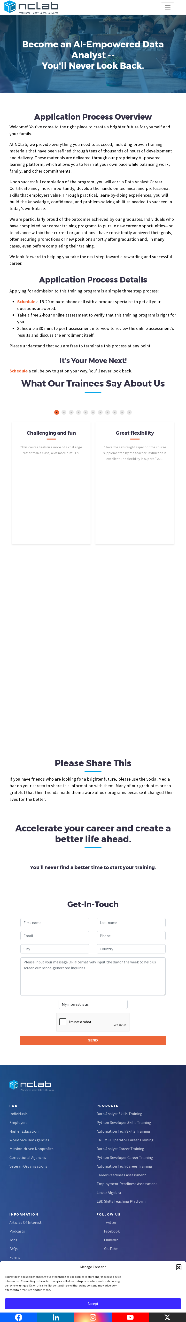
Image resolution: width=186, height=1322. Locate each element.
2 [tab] (64, 412)
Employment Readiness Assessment (127, 1183)
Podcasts (17, 1231)
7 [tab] (100, 412)
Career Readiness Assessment (121, 1174)
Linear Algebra (109, 1192)
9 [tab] (114, 412)
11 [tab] (129, 412)
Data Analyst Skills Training (119, 1113)
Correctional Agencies (27, 1157)
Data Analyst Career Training (120, 1148)
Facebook (112, 1231)
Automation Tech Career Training (124, 1166)
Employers (18, 1122)
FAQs (13, 1248)
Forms (14, 1257)
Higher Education (24, 1131)
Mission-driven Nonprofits (31, 1148)
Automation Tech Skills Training (123, 1131)
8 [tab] (107, 412)
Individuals (18, 1113)
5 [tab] (85, 412)
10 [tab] (122, 412)
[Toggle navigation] (167, 7)
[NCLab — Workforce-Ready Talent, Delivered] (31, 7)
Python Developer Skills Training (124, 1122)
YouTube (111, 1248)
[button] (178, 1267)
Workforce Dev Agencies (29, 1139)
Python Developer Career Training (125, 1157)
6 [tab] (93, 412)
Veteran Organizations (28, 1166)
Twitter (110, 1222)
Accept (93, 1303)
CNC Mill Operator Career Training (125, 1139)
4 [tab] (78, 412)
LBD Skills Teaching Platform (121, 1201)
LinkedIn (111, 1239)
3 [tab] (71, 412)
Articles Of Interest (25, 1222)
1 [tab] (56, 412)
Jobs (13, 1239)
